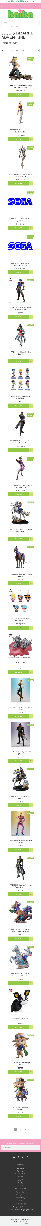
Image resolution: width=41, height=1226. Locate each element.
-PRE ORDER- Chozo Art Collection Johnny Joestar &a (20, 531)
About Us (20, 1180)
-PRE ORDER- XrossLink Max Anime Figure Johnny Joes (20, 975)
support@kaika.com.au (22, 1207)
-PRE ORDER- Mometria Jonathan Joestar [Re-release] (20, 308)
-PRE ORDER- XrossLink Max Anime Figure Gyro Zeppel (20, 930)
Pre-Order (18, 94)
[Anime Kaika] (20, 13)
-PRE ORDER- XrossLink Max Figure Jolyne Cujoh (20, 264)
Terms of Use (20, 1192)
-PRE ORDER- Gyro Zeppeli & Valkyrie (20, 797)
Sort (3, 50)
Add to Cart (18, 405)
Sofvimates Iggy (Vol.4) (20, 1018)
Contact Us (20, 1186)
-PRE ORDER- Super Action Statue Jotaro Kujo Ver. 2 (20, 442)
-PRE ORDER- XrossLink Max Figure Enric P (20, 220)
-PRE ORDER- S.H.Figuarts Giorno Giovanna (20, 841)
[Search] (37, 22)
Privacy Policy (20, 1195)
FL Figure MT (20, 663)
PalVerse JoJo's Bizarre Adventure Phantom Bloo (20, 397)
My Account (27, 6)
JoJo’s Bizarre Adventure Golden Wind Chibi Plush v (20, 619)
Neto (26, 1223)
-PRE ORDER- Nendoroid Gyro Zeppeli (20, 1064)
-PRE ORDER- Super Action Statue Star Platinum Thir (20, 486)
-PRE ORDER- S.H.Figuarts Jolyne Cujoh (20, 708)
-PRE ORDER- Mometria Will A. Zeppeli (20, 353)
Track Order (20, 1171)
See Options (18, 627)
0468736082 (22, 1204)
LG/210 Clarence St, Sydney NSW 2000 (22, 1210)
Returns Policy (20, 1198)
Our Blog (20, 1183)
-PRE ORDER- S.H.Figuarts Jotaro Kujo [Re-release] (21, 753)
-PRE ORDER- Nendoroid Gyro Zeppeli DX (20, 1108)
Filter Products (11, 43)
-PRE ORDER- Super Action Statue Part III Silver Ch (20, 175)
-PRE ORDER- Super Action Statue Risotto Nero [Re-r (20, 886)
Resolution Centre (20, 1174)
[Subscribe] (37, 1147)
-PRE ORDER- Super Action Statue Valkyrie (20, 575)
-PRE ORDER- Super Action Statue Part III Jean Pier (20, 131)
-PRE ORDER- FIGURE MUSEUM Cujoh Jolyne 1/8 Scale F (20, 86)
